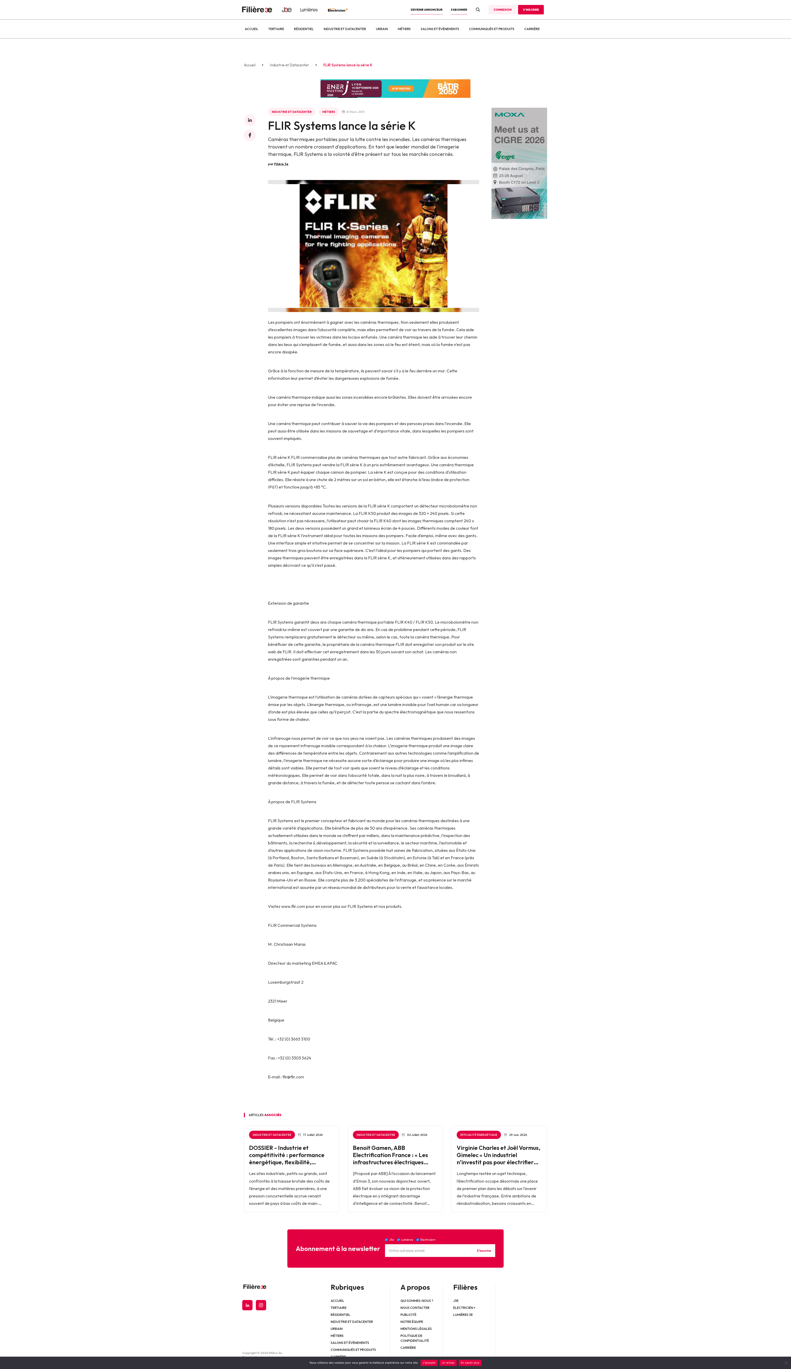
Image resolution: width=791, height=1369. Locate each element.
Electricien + (464, 1308)
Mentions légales (416, 1329)
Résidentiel (304, 29)
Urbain (382, 29)
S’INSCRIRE (531, 10)
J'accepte (429, 1362)
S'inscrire (484, 1251)
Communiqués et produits (491, 29)
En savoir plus (470, 1362)
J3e (456, 1301)
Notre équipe (411, 1322)
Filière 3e (281, 164)
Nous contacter (414, 1308)
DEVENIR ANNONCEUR (426, 10)
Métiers (404, 29)
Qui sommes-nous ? (416, 1301)
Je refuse (448, 1362)
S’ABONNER (459, 10)
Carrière (532, 29)
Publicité (408, 1315)
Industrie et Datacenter (345, 29)
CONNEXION (502, 10)
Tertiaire (276, 29)
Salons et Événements (440, 29)
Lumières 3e (463, 1315)
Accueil (251, 29)
